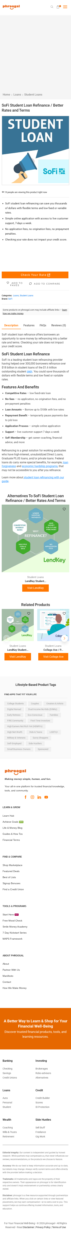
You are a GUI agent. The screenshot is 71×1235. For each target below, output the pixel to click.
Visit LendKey (35, 588)
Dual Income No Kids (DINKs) (42, 709)
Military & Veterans (16, 737)
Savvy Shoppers (40, 737)
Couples (35, 703)
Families (54, 715)
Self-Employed (14, 743)
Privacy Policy (43, 1227)
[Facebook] (25, 797)
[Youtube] (46, 797)
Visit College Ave (53, 656)
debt (29, 371)
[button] (52, 6)
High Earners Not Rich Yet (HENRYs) (25, 726)
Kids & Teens (35, 732)
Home (6, 94)
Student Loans (33, 94)
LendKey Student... (35, 581)
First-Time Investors (40, 720)
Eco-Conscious (35, 715)
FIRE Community (15, 720)
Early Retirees (14, 715)
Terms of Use (59, 1227)
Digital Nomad (14, 709)
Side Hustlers (35, 743)
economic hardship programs (40, 466)
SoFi (10, 299)
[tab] (11, 325)
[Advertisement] (35, 55)
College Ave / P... (53, 649)
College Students (15, 703)
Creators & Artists (54, 703)
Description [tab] (11, 325)
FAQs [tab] (43, 325)
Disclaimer (28, 1227)
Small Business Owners (19, 749)
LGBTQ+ (54, 732)
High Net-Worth (14, 732)
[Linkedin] (39, 797)
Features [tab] (28, 325)
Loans (17, 94)
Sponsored (43, 749)
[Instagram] (32, 797)
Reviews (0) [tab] (58, 325)
